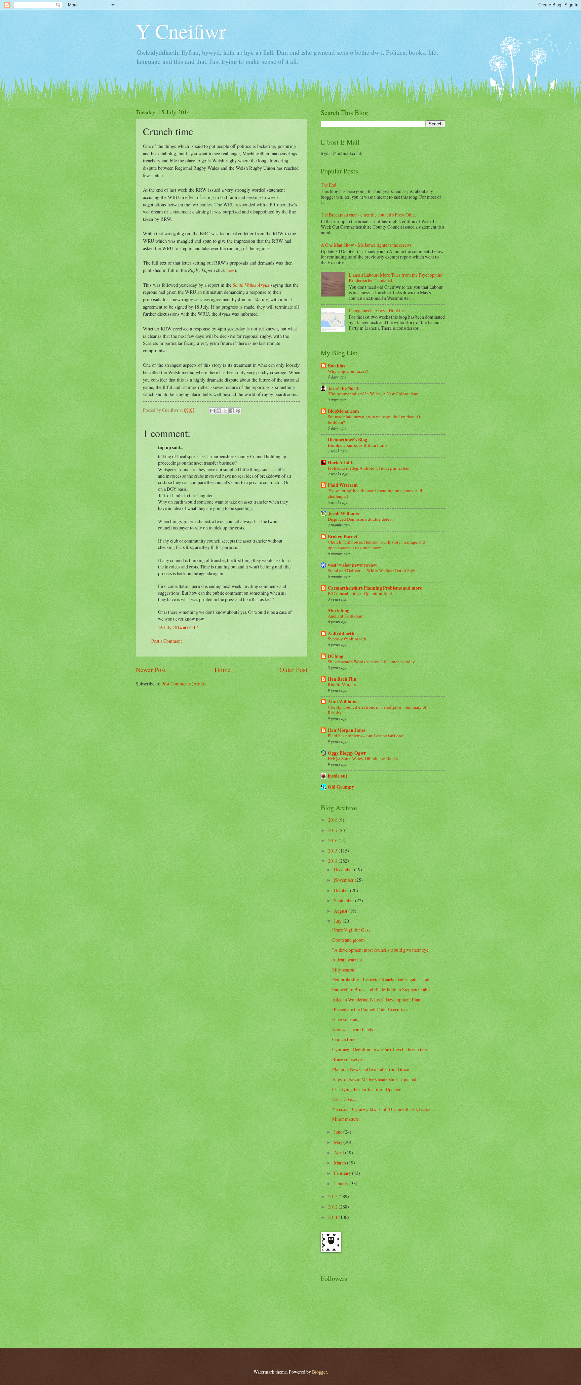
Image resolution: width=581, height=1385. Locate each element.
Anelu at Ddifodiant (346, 616)
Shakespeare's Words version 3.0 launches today (371, 662)
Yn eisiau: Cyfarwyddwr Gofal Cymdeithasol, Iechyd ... (384, 1109)
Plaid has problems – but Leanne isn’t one (365, 736)
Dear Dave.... (344, 1099)
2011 (333, 1217)
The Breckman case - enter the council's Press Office (369, 214)
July (338, 921)
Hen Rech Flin (342, 679)
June (338, 1132)
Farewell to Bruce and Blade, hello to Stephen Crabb (381, 989)
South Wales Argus (251, 284)
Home (223, 669)
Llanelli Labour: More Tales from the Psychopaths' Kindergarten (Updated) (395, 278)
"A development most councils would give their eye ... (382, 950)
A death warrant (347, 959)
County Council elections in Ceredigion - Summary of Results (377, 710)
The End (328, 185)
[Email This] (212, 410)
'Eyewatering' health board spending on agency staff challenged (375, 493)
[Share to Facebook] (231, 410)
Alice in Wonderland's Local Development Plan (376, 999)
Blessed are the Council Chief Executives (370, 1009)
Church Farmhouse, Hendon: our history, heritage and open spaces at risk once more (376, 545)
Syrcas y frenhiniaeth (347, 639)
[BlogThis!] (219, 410)
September (344, 900)
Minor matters (345, 1119)
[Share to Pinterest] (238, 410)
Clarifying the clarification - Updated (366, 1089)
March (340, 1162)
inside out (337, 776)
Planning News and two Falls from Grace (370, 1069)
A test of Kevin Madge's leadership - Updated (374, 1079)
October (342, 890)
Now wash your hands (352, 1029)
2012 (333, 1206)
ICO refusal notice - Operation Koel (360, 593)
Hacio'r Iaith (341, 462)
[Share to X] (225, 410)
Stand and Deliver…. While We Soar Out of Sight (372, 570)
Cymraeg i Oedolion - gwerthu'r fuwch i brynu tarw (380, 1049)
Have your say (345, 1019)
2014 (333, 861)
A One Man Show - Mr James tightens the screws (366, 245)
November (344, 880)
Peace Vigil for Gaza (351, 929)
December (344, 869)
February (343, 1173)
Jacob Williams (343, 513)
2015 (333, 850)
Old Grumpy (341, 787)
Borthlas (336, 365)
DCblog (335, 656)
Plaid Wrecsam (343, 485)
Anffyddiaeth (341, 633)
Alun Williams (342, 701)
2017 (333, 830)
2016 (333, 840)
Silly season (343, 969)
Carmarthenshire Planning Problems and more (375, 588)
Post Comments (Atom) (183, 683)
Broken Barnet (342, 536)
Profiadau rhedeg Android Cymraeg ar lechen (369, 468)
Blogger (319, 1372)
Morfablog (338, 610)
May (338, 1142)
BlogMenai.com (343, 411)
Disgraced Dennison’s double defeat (360, 519)
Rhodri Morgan (342, 684)
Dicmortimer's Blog (347, 439)
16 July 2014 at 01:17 (178, 627)
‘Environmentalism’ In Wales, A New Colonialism (373, 394)
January (341, 1183)
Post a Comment (166, 641)
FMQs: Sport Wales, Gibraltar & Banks (363, 758)
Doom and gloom (348, 940)
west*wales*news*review (352, 565)
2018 (333, 820)
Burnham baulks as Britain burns (357, 445)
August (341, 911)
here (230, 270)
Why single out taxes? (348, 371)
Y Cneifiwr (181, 30)
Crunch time (343, 1039)
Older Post (293, 669)
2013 (333, 1196)
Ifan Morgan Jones (346, 730)
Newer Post (151, 669)
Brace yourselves (347, 1059)
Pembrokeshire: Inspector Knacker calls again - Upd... (382, 979)
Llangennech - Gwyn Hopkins (376, 310)
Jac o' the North (344, 388)
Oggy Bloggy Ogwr (347, 753)
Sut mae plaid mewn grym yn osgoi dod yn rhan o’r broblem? (374, 419)
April (339, 1152)
